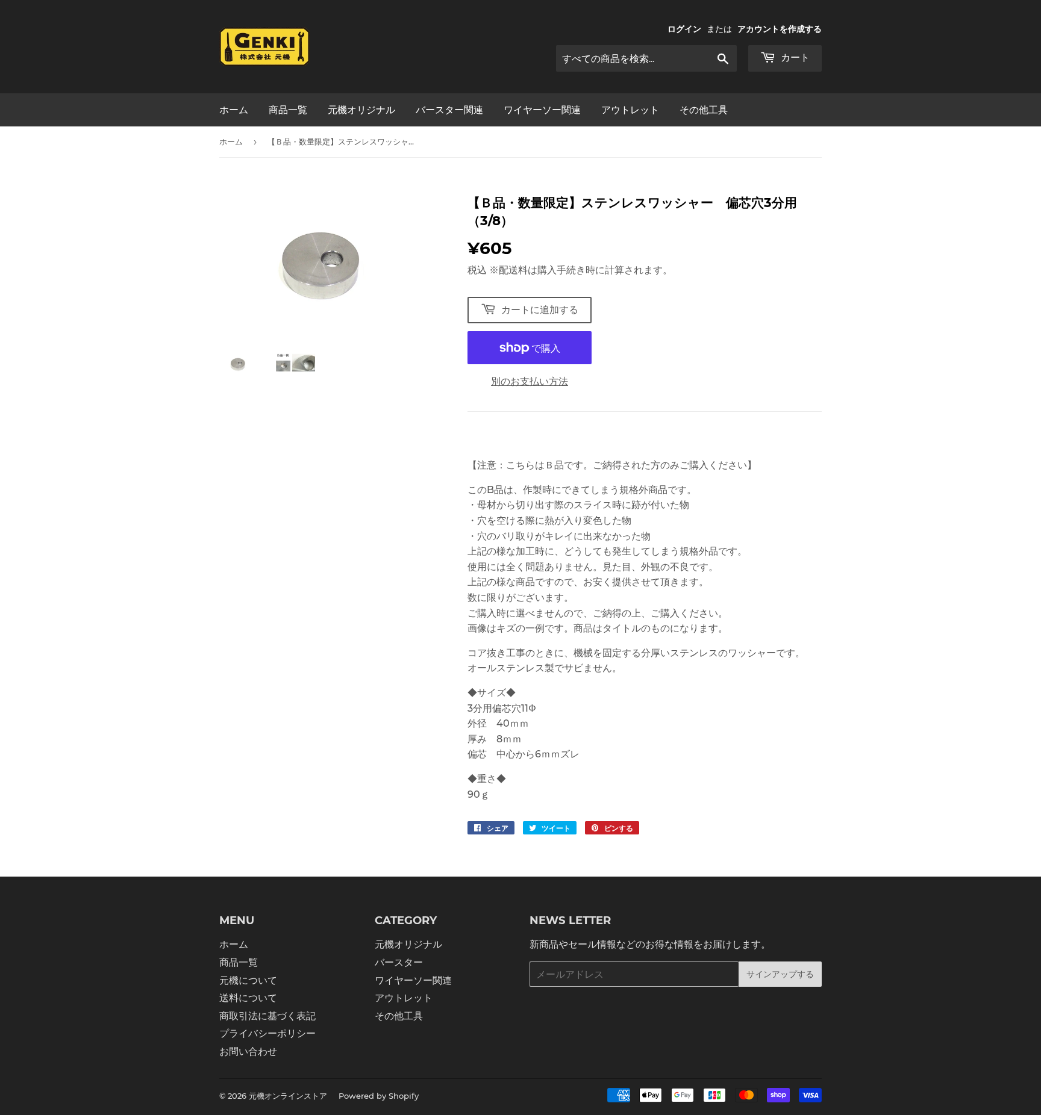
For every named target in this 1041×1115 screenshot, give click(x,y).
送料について (248, 998)
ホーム (233, 110)
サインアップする (780, 974)
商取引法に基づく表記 (267, 1016)
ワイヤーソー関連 (542, 110)
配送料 (513, 270)
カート (794, 57)
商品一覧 (288, 110)
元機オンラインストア (288, 1096)
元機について (248, 980)
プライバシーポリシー (267, 1033)
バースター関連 (449, 110)
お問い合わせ (248, 1051)
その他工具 (704, 110)
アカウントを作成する (779, 29)
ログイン (684, 29)
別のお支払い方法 (529, 381)
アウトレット (630, 110)
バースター (399, 962)
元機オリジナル (361, 110)
